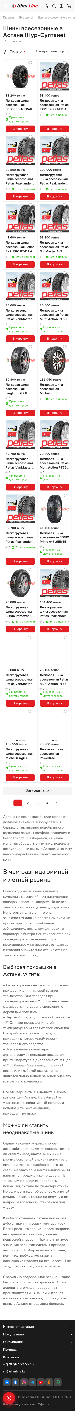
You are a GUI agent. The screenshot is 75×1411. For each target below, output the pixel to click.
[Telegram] (32, 1382)
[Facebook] (15, 1382)
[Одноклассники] (49, 1382)
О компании (13, 1342)
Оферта (43, 1404)
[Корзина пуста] (69, 6)
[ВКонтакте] (7, 1382)
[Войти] (61, 6)
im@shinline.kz (14, 1371)
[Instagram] (24, 1382)
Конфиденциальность (19, 1404)
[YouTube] (41, 1382)
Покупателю (13, 1334)
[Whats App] (58, 1382)
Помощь (10, 1349)
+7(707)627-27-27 (17, 1364)
